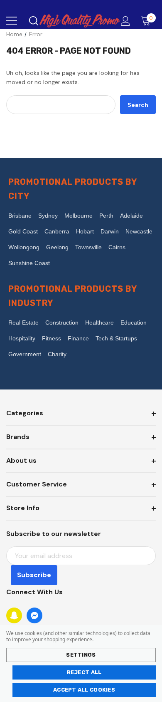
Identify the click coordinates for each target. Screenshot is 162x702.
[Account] (124, 21)
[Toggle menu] (11, 20)
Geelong (57, 247)
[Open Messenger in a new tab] (34, 615)
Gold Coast (23, 231)
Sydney (48, 215)
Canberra (56, 231)
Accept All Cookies (84, 690)
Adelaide (131, 215)
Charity (57, 354)
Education (133, 322)
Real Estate (23, 322)
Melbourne (78, 215)
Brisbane (20, 215)
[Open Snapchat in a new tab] (14, 615)
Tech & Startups (116, 338)
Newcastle (138, 231)
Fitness (51, 338)
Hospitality (21, 338)
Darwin (110, 231)
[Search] (33, 20)
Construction (62, 322)
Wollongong (23, 247)
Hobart (85, 231)
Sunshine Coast (29, 263)
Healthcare (99, 322)
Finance (78, 338)
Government (24, 354)
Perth (106, 215)
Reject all (84, 672)
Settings (81, 655)
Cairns (116, 247)
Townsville (88, 247)
